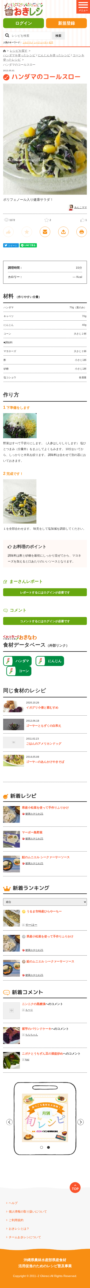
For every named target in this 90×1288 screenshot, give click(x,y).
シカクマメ (28, 42)
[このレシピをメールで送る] (45, 232)
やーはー (31, 924)
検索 (58, 35)
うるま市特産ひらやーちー (44, 911)
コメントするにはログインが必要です (45, 621)
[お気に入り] (27, 232)
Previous (9, 1122)
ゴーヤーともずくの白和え (43, 725)
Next (80, 1122)
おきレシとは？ (19, 1228)
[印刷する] (81, 232)
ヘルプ (13, 1203)
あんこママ (80, 207)
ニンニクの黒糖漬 (33, 1004)
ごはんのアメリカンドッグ (43, 743)
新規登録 (66, 23)
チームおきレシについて (25, 1237)
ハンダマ (22, 661)
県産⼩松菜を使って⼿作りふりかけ (45, 807)
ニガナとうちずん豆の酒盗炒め (42, 1053)
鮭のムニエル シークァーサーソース (46, 857)
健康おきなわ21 (34, 813)
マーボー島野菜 (32, 832)
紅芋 (51, 42)
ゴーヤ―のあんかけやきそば (45, 761)
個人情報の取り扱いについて (28, 1211)
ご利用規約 (16, 1220)
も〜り (29, 1009)
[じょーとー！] (8, 232)
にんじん (55, 661)
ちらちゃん (31, 1034)
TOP (75, 1188)
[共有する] (63, 232)
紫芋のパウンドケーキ (36, 1028)
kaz (27, 1059)
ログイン (23, 23)
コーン (24, 671)
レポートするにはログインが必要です (45, 592)
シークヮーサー (41, 42)
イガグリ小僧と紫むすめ (42, 707)
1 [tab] (41, 1147)
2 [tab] (48, 1147)
